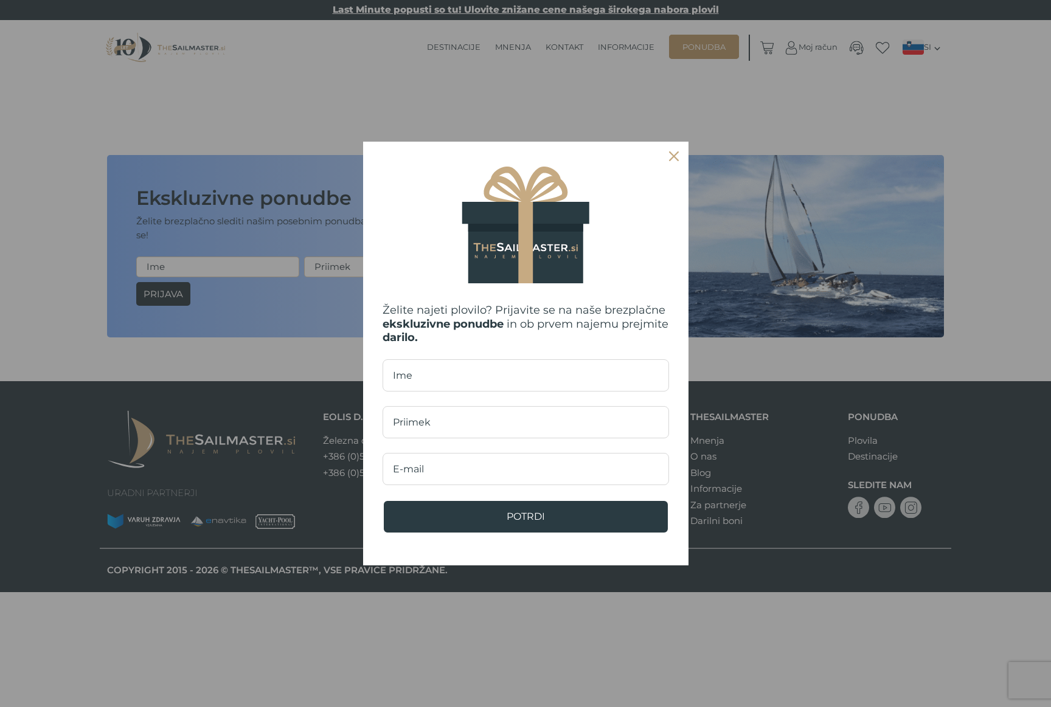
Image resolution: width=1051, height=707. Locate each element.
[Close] (674, 156)
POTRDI (526, 516)
